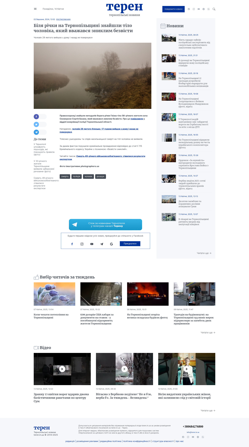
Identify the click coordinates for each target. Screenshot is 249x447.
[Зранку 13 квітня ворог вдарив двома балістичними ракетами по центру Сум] (62, 369)
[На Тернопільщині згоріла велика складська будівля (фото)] (148, 294)
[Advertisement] (44, 230)
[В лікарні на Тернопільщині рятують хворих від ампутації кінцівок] (169, 219)
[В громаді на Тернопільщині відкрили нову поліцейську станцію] (169, 60)
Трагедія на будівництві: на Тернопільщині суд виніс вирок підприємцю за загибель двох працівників (194, 319)
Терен (124, 6)
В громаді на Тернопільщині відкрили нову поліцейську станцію (194, 63)
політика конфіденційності (136, 441)
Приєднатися (130, 244)
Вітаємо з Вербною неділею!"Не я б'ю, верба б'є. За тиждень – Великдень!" (124, 396)
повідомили (137, 118)
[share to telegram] (40, 132)
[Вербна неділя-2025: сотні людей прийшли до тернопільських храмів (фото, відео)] (169, 182)
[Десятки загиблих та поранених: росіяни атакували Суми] (169, 201)
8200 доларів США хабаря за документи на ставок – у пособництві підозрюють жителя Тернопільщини (96, 319)
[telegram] (204, 9)
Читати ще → (204, 253)
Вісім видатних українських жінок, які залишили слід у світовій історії (184, 396)
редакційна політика (110, 441)
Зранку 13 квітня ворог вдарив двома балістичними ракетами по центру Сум (61, 398)
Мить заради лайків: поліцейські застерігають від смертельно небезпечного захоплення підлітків (194, 44)
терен (42, 427)
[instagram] (194, 9)
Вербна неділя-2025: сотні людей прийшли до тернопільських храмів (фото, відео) (192, 184)
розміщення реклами (87, 441)
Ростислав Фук (63, 19)
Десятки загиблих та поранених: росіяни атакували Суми (190, 204)
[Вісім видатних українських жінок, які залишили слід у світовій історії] (186, 369)
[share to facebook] (40, 116)
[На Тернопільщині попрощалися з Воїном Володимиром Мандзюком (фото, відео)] (169, 100)
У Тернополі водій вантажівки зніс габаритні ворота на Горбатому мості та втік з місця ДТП (193, 123)
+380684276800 (193, 426)
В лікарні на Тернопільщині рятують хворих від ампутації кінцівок (194, 222)
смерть (65, 176)
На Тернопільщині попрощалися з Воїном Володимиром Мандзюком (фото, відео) (193, 102)
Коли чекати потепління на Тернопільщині (51, 316)
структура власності (163, 441)
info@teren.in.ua (193, 432)
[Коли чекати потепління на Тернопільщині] (54, 294)
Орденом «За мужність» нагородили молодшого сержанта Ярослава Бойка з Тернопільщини (193, 164)
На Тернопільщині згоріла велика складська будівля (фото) (147, 316)
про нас (180, 441)
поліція (76, 176)
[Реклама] (105, 224)
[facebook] (189, 9)
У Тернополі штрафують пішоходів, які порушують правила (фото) (44, 149)
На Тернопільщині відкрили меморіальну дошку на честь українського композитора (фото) (194, 143)
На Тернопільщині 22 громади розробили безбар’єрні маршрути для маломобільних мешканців (193, 82)
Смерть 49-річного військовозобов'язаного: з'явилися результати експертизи (44, 183)
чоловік (88, 176)
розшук (100, 176)
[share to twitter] (40, 124)
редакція (70, 441)
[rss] (209, 9)
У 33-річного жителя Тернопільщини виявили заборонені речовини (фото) (44, 166)
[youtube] (199, 9)
